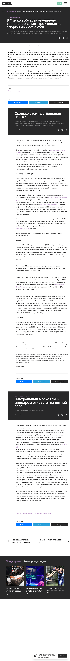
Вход (59, 3)
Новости (14, 11)
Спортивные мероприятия (42, 513)
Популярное (13, 561)
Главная (9, 11)
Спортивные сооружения (14, 17)
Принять (62, 655)
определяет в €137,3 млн (48, 204)
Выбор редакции (35, 561)
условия (46, 657)
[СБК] (7, 3)
